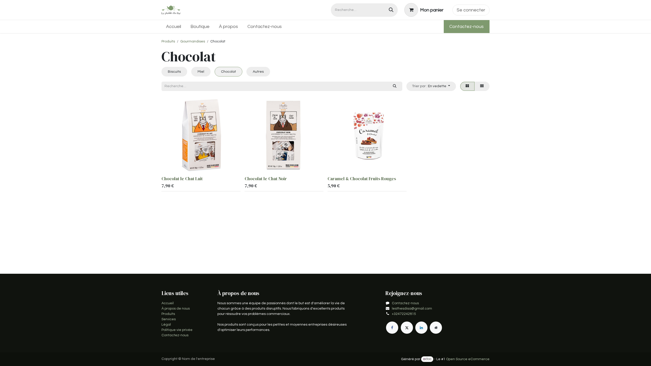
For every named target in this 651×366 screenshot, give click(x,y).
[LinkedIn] (421, 328)
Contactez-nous (466, 26)
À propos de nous (175, 308)
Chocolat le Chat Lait (182, 179)
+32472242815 (404, 314)
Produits (168, 41)
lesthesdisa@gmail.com (412, 308)
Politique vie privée (177, 330)
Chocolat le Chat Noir (266, 179)
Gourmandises (192, 41)
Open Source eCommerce (468, 359)
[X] (407, 328)
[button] (431, 86)
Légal (166, 324)
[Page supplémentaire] (436, 328)
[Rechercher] (391, 10)
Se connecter (471, 10)
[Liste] (482, 86)
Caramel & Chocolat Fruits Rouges (362, 179)
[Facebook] (392, 328)
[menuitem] (173, 26)
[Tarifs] (467, 86)
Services (168, 319)
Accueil (167, 303)
